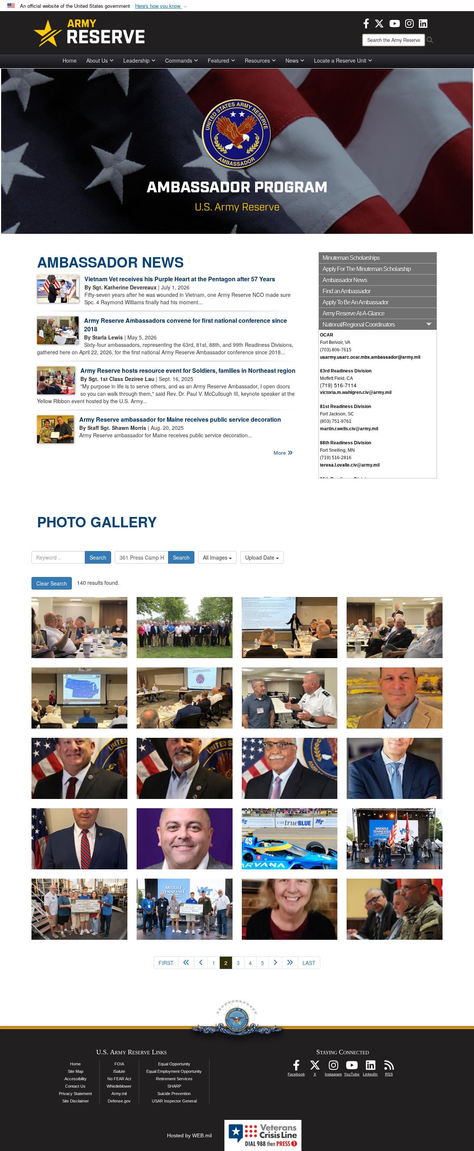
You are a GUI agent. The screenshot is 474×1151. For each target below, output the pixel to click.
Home (70, 60)
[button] (161, 6)
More (280, 453)
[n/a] (290, 838)
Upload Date (260, 557)
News (292, 60)
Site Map (75, 1071)
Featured (218, 60)
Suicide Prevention (174, 1093)
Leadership (136, 60)
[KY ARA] (79, 838)
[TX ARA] (79, 768)
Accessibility (75, 1079)
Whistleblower (119, 1086)
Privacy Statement (75, 1093)
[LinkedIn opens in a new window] (423, 22)
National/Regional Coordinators (359, 324)
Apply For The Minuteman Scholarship (367, 269)
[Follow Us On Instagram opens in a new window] (333, 1067)
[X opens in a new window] (379, 22)
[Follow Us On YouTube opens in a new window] (352, 1067)
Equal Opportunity (174, 1064)
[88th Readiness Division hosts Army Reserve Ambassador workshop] (79, 627)
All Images (216, 557)
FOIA (119, 1064)
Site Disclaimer (75, 1101)
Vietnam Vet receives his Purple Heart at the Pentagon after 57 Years (179, 279)
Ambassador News (345, 280)
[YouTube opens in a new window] (394, 22)
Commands (178, 60)
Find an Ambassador (346, 291)
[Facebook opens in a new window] (366, 22)
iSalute (119, 1071)
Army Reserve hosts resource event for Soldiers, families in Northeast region (188, 370)
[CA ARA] (290, 768)
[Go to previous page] (201, 962)
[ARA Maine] (185, 838)
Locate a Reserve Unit (340, 60)
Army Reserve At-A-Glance (353, 313)
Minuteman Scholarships (351, 258)
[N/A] (395, 909)
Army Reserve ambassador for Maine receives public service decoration (180, 419)
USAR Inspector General (174, 1101)
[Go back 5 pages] (186, 962)
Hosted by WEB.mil (189, 1135)
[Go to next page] (275, 962)
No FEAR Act (119, 1079)
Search (98, 557)
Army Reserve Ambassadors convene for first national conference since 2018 (185, 324)
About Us (97, 60)
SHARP (174, 1086)
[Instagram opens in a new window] (409, 22)
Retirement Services (174, 1079)
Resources (257, 60)
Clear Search (51, 583)
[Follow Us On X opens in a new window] (315, 1067)
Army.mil (119, 1093)
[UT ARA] (395, 698)
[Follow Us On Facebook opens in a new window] (296, 1067)
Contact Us (75, 1086)
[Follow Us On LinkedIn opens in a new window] (370, 1067)
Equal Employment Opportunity (174, 1071)
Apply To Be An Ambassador (355, 302)
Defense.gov (119, 1101)
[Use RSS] (389, 1067)
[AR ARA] (185, 768)
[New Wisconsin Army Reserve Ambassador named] (290, 909)
